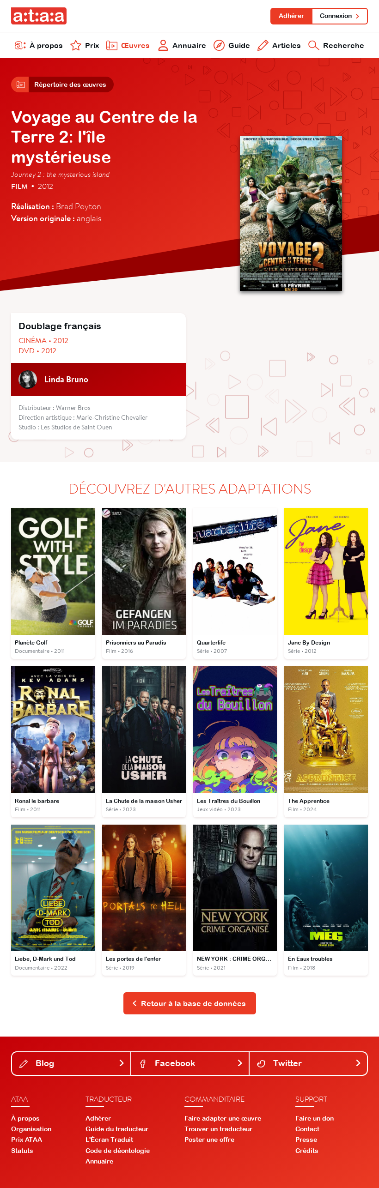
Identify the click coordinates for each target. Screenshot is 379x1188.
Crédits (306, 1150)
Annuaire (189, 45)
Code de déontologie (118, 1150)
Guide (239, 45)
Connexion (336, 15)
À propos (46, 45)
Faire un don (314, 1118)
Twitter (286, 1063)
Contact (307, 1129)
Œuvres (135, 45)
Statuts (22, 1150)
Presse (306, 1139)
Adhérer (291, 15)
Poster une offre (209, 1139)
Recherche (343, 45)
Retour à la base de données (193, 1003)
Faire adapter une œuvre (222, 1118)
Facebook (174, 1063)
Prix (92, 45)
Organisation (31, 1129)
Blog (43, 1063)
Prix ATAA (26, 1139)
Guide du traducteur (117, 1129)
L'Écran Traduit (109, 1139)
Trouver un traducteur (218, 1129)
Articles (286, 45)
